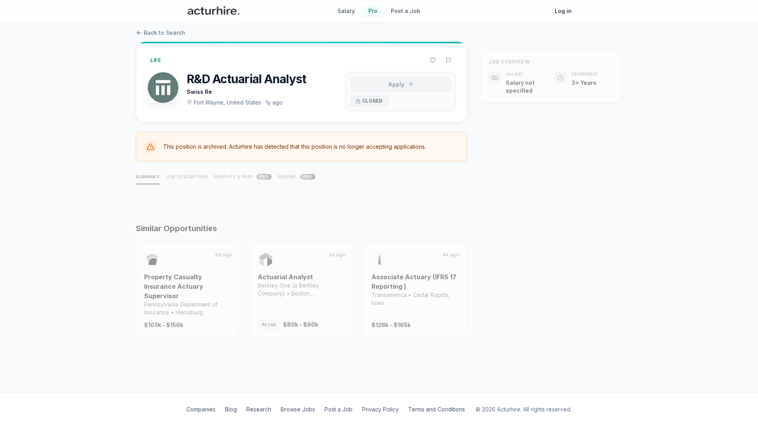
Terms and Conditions (436, 409)
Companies (201, 409)
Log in (563, 10)
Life (155, 60)
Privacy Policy (380, 409)
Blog (231, 409)
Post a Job (405, 10)
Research (258, 409)
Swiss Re (199, 91)
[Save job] (432, 60)
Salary (346, 10)
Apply (396, 84)
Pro (372, 10)
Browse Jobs (298, 409)
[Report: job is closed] (448, 60)
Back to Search (164, 32)
